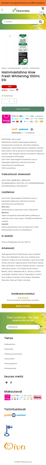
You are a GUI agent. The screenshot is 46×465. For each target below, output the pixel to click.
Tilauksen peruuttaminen (13, 354)
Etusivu (4, 68)
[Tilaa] (37, 327)
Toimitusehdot (9, 359)
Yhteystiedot (8, 349)
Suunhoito (25, 68)
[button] (43, 8)
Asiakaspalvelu (9, 344)
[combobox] (23, 21)
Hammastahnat (35, 68)
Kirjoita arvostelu (23, 306)
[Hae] (40, 22)
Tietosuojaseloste (10, 363)
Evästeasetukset (10, 368)
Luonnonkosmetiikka (14, 68)
